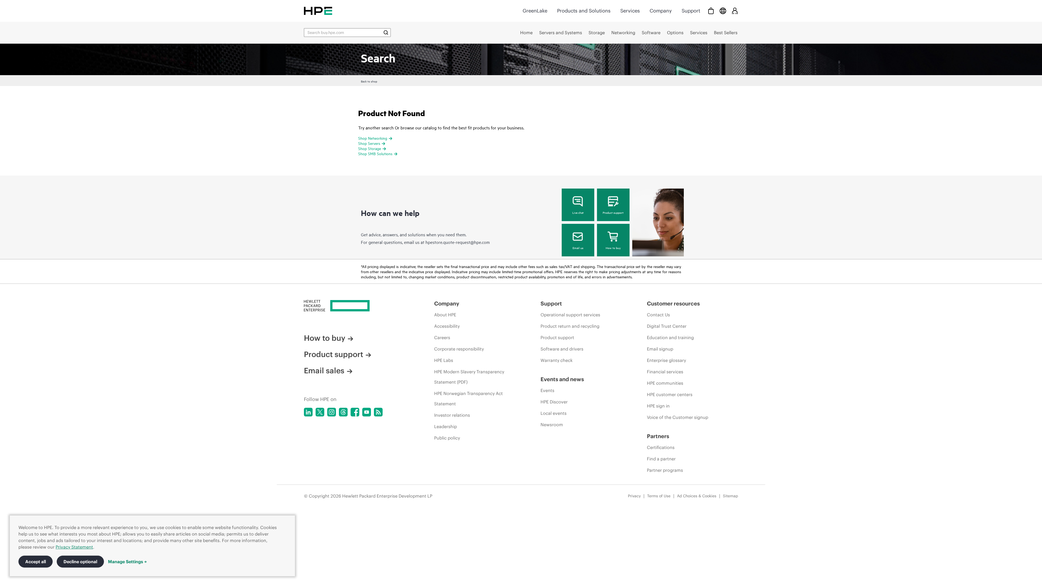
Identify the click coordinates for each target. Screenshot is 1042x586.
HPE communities (665, 383)
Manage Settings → (127, 561)
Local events (554, 413)
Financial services (665, 371)
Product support (613, 212)
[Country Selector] (723, 11)
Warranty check (557, 360)
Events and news (562, 379)
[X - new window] (320, 412)
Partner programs (665, 470)
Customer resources (673, 303)
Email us (578, 248)
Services (630, 11)
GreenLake (535, 11)
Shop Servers (369, 143)
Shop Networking (372, 138)
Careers (442, 337)
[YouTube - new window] (366, 412)
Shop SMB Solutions (375, 153)
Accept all (35, 561)
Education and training (670, 337)
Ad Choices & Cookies (696, 495)
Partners (658, 436)
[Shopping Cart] (711, 11)
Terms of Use (659, 495)
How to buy (613, 248)
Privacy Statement (74, 547)
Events (547, 390)
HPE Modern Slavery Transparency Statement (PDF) (469, 377)
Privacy (634, 495)
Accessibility (447, 326)
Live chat (578, 212)
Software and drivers (562, 349)
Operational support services (570, 314)
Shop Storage (369, 148)
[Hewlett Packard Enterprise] (318, 11)
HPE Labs (443, 360)
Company (661, 11)
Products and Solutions (584, 11)
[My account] (735, 11)
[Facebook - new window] (355, 412)
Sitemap (730, 495)
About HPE (445, 314)
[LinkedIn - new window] (308, 412)
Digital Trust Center (667, 326)
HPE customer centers (669, 394)
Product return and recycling (570, 326)
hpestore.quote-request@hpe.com (457, 242)
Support (691, 11)
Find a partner (661, 458)
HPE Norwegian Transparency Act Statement (468, 398)
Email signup (660, 349)
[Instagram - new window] (331, 412)
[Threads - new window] (343, 412)
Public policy (447, 438)
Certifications (661, 447)
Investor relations (452, 415)
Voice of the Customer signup (677, 417)
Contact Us (658, 314)
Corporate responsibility (459, 349)
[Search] (386, 32)
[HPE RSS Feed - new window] (378, 412)
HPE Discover (554, 402)
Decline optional (80, 561)
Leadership (445, 426)
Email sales (324, 370)
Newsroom (552, 424)
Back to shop (369, 81)
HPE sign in (658, 406)
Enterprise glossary (666, 360)
